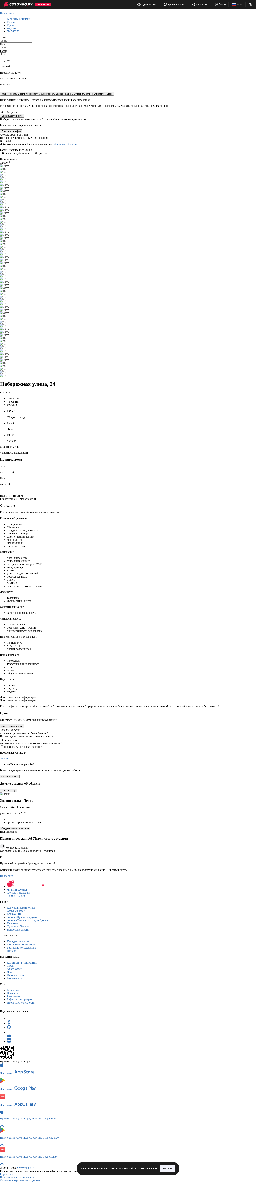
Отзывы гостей (16, 910)
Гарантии (12, 923)
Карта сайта (7, 1174)
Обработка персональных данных (20, 1180)
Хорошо (168, 1168)
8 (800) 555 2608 (16, 895)
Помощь (12, 950)
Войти (222, 4)
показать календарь (11, 726)
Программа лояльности (21, 1002)
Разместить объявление (21, 944)
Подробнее (6, 875)
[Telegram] (9, 1018)
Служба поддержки (18, 892)
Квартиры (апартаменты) (22, 962)
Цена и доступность (12, 116)
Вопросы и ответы (18, 929)
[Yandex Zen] (9, 1041)
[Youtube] (9, 1036)
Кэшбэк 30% (14, 913)
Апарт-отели (14, 968)
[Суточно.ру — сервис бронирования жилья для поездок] (18, 4)
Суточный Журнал (18, 926)
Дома (10, 971)
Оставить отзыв (9, 776)
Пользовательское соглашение (18, 1177)
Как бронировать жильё (21, 907)
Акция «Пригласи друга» (22, 917)
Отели (10, 965)
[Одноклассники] (9, 1023)
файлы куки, (101, 1168)
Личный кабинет (17, 889)
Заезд (3, 37)
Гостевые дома (15, 975)
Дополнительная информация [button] (18, 697)
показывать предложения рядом (23, 746)
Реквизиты (13, 996)
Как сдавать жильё (18, 941)
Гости (3, 50)
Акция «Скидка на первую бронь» (27, 920)
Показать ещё (8, 790)
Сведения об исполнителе (15, 828)
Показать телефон (11, 131)
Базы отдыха (14, 978)
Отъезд (4, 44)
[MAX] (9, 1027)
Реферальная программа (21, 999)
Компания (13, 990)
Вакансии (13, 993)
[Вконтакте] (9, 1032)
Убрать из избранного (66, 144)
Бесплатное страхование (21, 947)
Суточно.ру (25, 1167)
